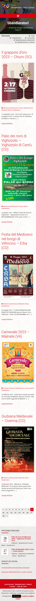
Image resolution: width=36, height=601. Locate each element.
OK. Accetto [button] (16, 596)
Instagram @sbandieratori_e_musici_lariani (17, 572)
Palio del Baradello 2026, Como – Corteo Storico (23, 550)
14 (19, 513)
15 (23, 513)
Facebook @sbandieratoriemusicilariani (15, 568)
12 (11, 513)
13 (15, 513)
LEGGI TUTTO (7, 123)
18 (3, 516)
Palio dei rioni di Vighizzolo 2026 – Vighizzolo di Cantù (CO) (21, 538)
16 (27, 513)
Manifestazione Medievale (25, 40)
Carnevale (30, 38)
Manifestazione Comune (26, 42)
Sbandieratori (16, 110)
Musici (10, 110)
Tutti (32, 36)
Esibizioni (6, 108)
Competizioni (16, 38)
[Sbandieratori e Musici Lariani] (18, 6)
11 (7, 513)
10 (3, 513)
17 (31, 513)
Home (5, 28)
